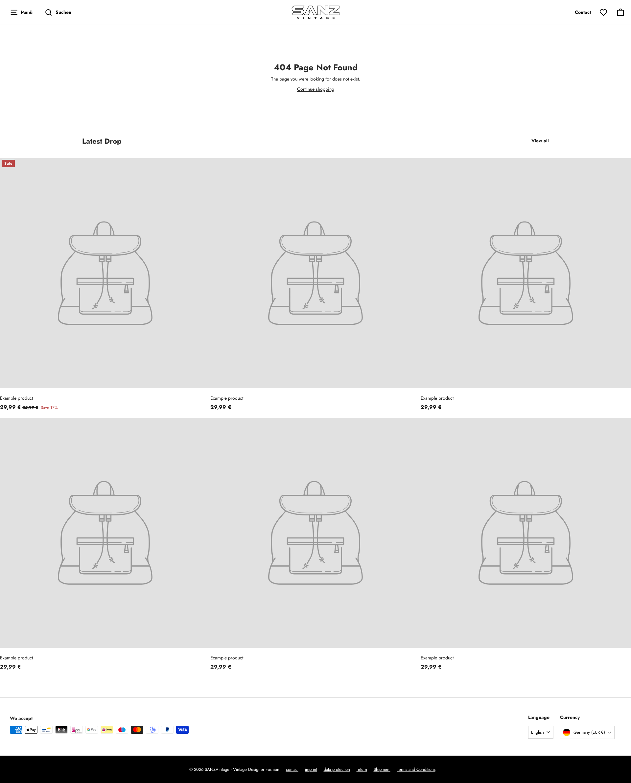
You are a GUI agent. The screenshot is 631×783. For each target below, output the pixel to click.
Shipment (382, 769)
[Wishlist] (603, 12)
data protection (337, 769)
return (362, 769)
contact (292, 769)
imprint (311, 769)
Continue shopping (315, 89)
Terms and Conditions (416, 769)
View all (540, 140)
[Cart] (620, 12)
